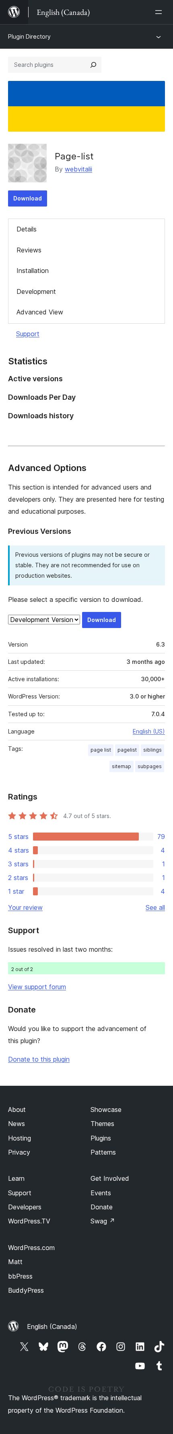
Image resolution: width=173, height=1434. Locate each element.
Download (27, 198)
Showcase (106, 1109)
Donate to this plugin (39, 1059)
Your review (25, 907)
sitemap (121, 766)
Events (101, 1193)
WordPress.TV (29, 1221)
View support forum (37, 987)
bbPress (20, 1276)
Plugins (101, 1138)
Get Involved (110, 1178)
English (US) (149, 731)
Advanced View (39, 312)
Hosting (19, 1138)
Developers (24, 1207)
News (16, 1124)
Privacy (19, 1152)
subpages (150, 766)
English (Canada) (52, 1326)
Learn (16, 1178)
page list (101, 750)
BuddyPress (26, 1290)
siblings (152, 750)
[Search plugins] (93, 65)
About (17, 1109)
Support (27, 334)
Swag (103, 1221)
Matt (15, 1262)
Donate (102, 1207)
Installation (32, 271)
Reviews (28, 250)
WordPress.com (31, 1248)
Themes (102, 1124)
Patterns (103, 1152)
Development (36, 291)
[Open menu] (160, 12)
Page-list (74, 156)
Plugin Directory (29, 36)
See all (155, 907)
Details (26, 229)
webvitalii (78, 169)
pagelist (127, 750)
